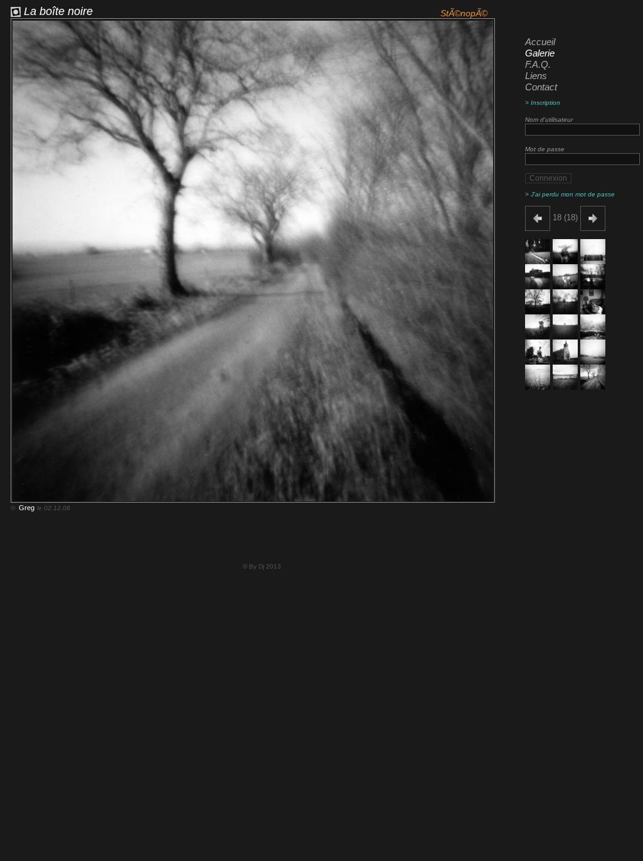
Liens (536, 75)
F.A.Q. (538, 64)
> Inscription (542, 102)
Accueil (540, 41)
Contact (541, 87)
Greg (26, 507)
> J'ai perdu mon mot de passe (570, 194)
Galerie (540, 53)
